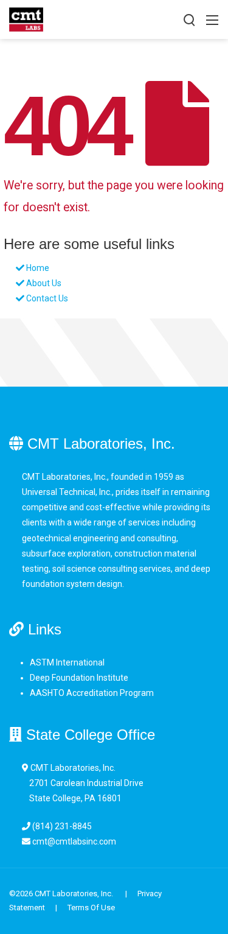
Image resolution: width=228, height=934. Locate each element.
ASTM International (67, 662)
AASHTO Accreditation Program (92, 693)
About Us (43, 283)
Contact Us (47, 298)
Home (37, 268)
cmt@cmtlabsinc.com (74, 841)
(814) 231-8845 (62, 826)
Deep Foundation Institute (79, 678)
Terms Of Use (91, 907)
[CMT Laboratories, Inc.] (26, 18)
